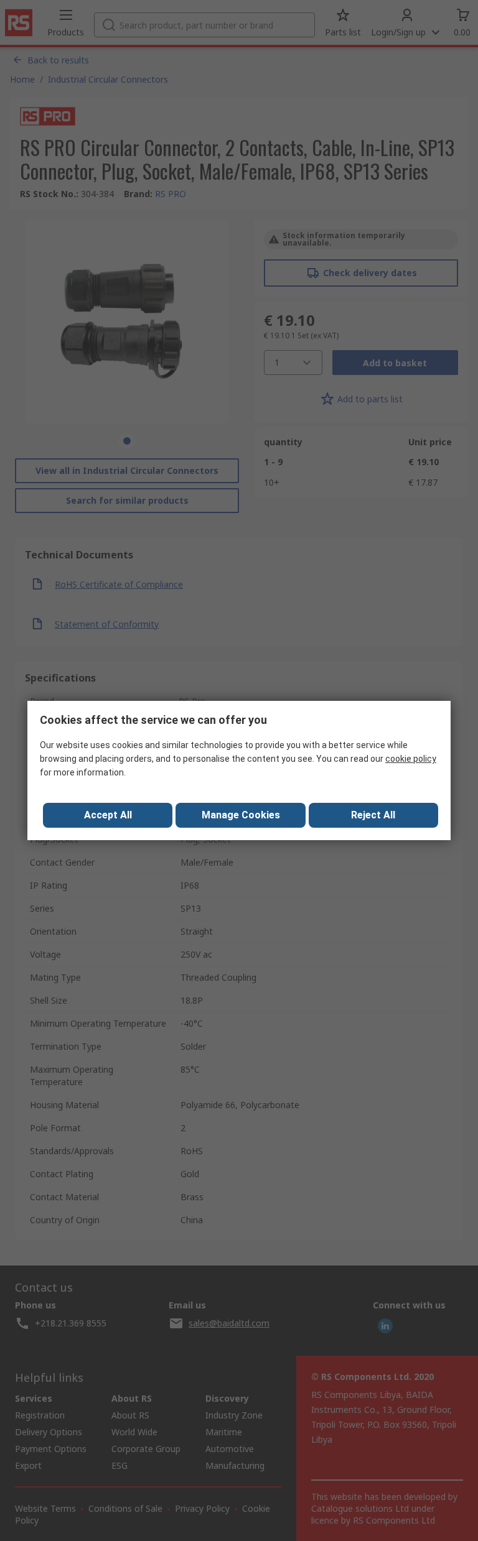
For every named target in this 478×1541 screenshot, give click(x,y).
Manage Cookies (241, 815)
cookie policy (410, 759)
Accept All (108, 815)
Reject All (373, 815)
